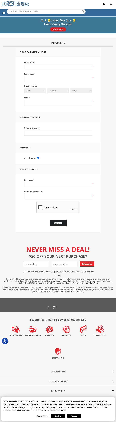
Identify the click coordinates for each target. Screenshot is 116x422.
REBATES (66, 335)
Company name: (31, 128)
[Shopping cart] (111, 4)
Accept (74, 416)
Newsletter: (30, 158)
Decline (58, 416)
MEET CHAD (58, 358)
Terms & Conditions (76, 292)
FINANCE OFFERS (33, 335)
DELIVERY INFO (16, 335)
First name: (29, 62)
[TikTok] (68, 307)
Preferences (42, 416)
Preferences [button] (60, 410)
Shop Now (58, 29)
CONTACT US (100, 335)
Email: (27, 97)
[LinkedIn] (61, 307)
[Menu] (3, 12)
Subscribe (87, 264)
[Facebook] (48, 307)
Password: (29, 180)
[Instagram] (54, 307)
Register (58, 223)
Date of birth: (30, 86)
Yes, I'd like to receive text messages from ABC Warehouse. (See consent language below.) (60, 274)
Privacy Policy (88, 283)
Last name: (29, 74)
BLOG (83, 335)
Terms (96, 283)
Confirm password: (33, 191)
